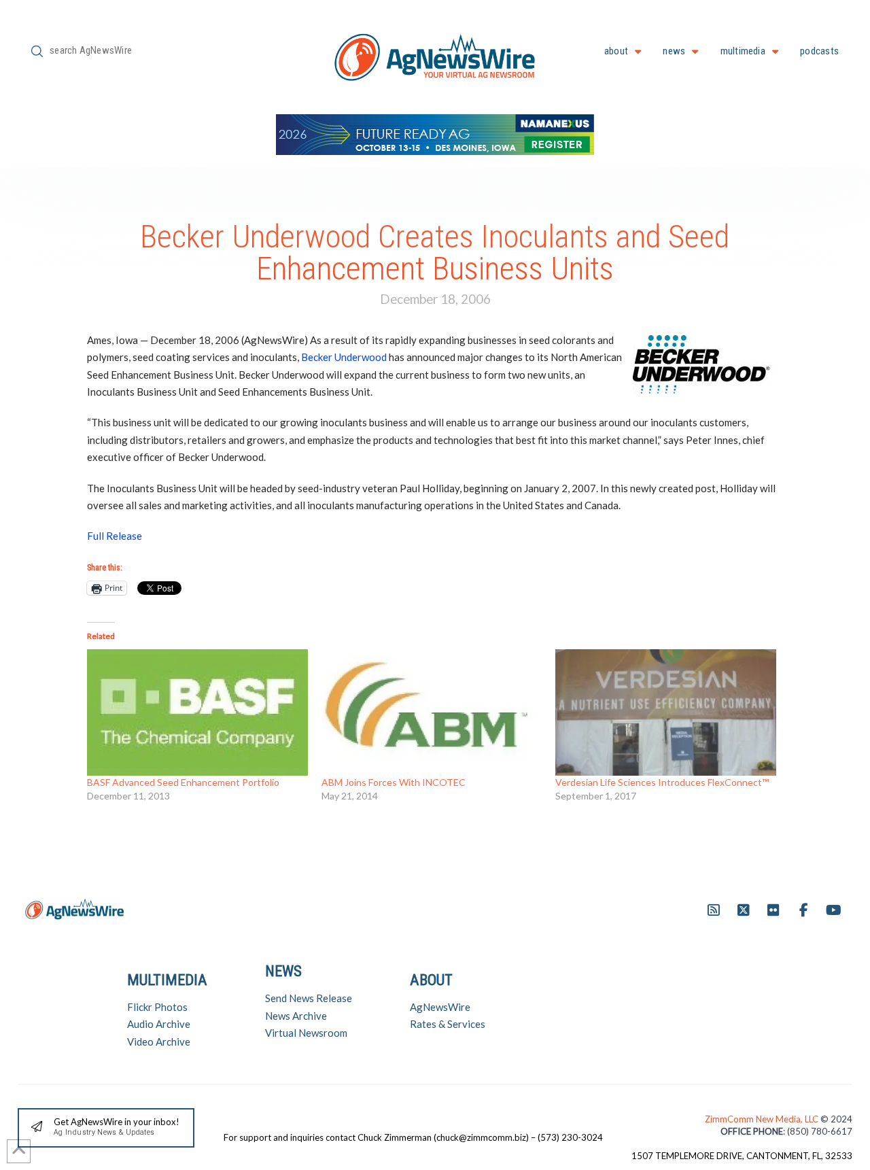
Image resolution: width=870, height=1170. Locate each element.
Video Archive (158, 1041)
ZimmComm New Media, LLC (762, 1119)
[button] (106, 1128)
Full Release (114, 536)
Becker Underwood (344, 357)
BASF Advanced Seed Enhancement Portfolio (183, 782)
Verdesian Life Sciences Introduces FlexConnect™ (662, 782)
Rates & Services (447, 1024)
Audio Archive (158, 1024)
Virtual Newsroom (306, 1033)
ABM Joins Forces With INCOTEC (393, 782)
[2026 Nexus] (435, 132)
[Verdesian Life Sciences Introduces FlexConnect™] (665, 712)
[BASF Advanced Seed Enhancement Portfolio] (197, 712)
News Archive (296, 1016)
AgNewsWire (440, 1007)
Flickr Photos (157, 1007)
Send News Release (308, 998)
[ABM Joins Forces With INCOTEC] (431, 712)
